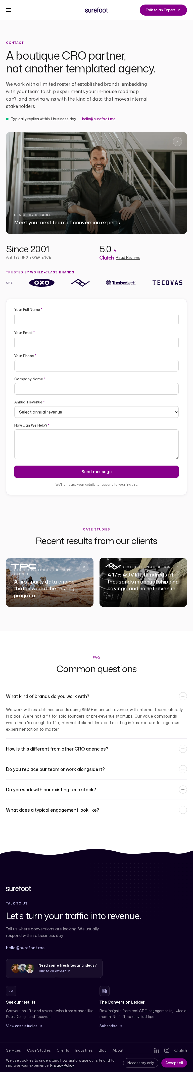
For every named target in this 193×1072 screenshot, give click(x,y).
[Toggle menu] (8, 10)
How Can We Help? (32, 425)
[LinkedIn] (156, 1050)
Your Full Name (28, 309)
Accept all (174, 1062)
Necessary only (140, 1062)
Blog (103, 1050)
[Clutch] (180, 1050)
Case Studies (39, 1050)
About (118, 1050)
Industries (84, 1050)
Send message (96, 471)
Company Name (29, 379)
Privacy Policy (62, 1065)
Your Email (24, 332)
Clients (63, 1050)
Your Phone (25, 355)
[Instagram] (166, 1050)
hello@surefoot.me (98, 118)
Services (13, 1050)
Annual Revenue (29, 402)
